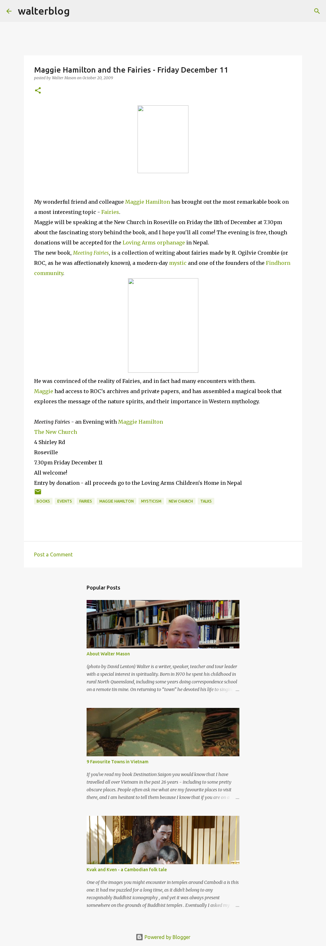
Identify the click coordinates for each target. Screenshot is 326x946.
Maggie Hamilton (147, 202)
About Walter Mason (108, 653)
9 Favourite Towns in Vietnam (117, 761)
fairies (85, 501)
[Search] (78, 11)
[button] (38, 91)
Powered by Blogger (166, 937)
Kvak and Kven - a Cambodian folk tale (127, 869)
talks (206, 501)
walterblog (44, 11)
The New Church (55, 432)
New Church (181, 501)
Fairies (110, 212)
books (43, 501)
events (64, 501)
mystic (178, 263)
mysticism (151, 501)
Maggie (43, 391)
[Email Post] (38, 494)
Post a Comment (53, 554)
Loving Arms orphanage (154, 242)
